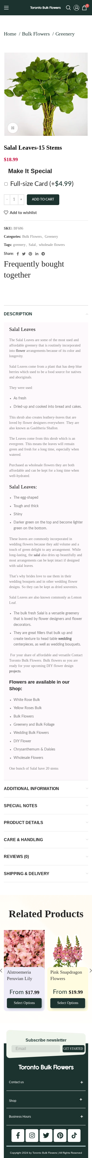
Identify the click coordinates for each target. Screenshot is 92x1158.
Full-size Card (42, 184)
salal (37, 555)
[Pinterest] (60, 1135)
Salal (32, 245)
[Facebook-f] (18, 1135)
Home (11, 34)
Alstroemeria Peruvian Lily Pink (19, 978)
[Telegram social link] (43, 253)
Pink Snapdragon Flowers (66, 975)
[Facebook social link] (17, 253)
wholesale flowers (52, 245)
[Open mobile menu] (6, 8)
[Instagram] (32, 1135)
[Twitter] (46, 1135)
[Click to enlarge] (13, 128)
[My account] (76, 7)
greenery (19, 245)
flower (20, 351)
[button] (81, 1099)
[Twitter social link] (23, 253)
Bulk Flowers (36, 34)
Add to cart (43, 199)
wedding (65, 639)
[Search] (68, 8)
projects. (15, 671)
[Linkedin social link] (37, 253)
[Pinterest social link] (30, 253)
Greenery (65, 34)
